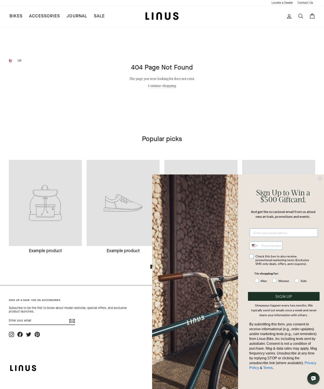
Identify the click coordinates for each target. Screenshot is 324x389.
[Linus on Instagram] (11, 334)
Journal (77, 16)
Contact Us (305, 3)
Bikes (15, 16)
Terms (268, 368)
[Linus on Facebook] (20, 334)
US (19, 61)
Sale (99, 16)
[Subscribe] (72, 321)
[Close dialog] (320, 178)
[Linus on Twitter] (28, 334)
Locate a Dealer (282, 3)
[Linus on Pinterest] (37, 334)
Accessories (44, 16)
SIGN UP (284, 296)
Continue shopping (162, 85)
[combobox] (254, 246)
